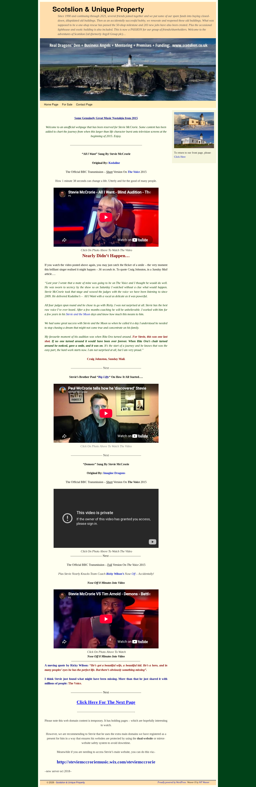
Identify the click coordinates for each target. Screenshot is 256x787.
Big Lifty (103, 377)
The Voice (134, 171)
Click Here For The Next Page (106, 702)
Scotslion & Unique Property (98, 9)
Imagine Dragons (114, 473)
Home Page (51, 104)
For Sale (67, 104)
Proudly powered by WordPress (172, 782)
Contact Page (84, 104)
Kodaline (114, 162)
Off (133, 573)
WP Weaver (204, 782)
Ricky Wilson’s (115, 573)
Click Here (180, 156)
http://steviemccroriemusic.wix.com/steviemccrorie (106, 761)
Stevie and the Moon (78, 314)
